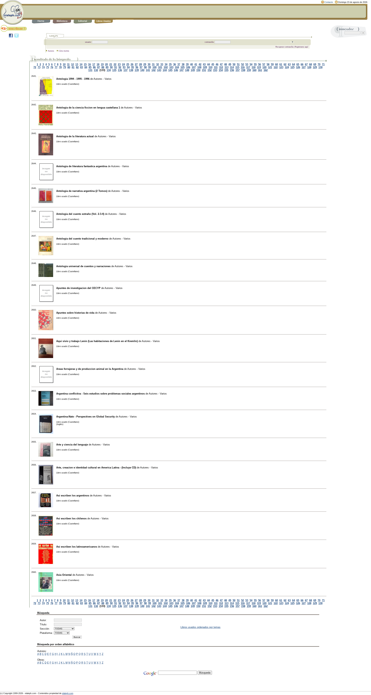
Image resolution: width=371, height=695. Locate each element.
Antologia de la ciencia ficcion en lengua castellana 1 (88, 107)
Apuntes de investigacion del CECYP (78, 288)
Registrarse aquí (301, 47)
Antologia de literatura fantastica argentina (81, 166)
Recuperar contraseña (284, 47)
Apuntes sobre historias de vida (75, 312)
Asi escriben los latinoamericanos (76, 546)
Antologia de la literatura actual (75, 136)
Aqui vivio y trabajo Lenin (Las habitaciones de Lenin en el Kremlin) (97, 341)
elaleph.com (67, 693)
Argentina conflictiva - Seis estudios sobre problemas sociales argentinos (100, 393)
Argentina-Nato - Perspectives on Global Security (85, 416)
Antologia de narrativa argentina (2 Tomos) (81, 191)
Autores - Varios (102, 78)
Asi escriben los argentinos (72, 495)
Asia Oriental (64, 574)
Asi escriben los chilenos (71, 518)
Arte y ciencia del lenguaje (72, 444)
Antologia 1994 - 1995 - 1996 (72, 78)
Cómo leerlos (64, 51)
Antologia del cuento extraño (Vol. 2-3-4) (80, 213)
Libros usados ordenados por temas (200, 627)
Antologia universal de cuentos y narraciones (83, 266)
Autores (51, 51)
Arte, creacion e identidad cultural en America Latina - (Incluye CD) (96, 467)
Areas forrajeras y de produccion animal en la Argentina (89, 368)
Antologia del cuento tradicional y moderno (82, 238)
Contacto (328, 2)
